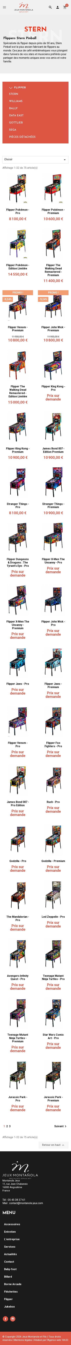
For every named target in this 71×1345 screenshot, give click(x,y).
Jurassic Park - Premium (53, 1099)
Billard (8, 1276)
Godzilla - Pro (17, 861)
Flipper (20, 87)
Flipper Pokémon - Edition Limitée (17, 267)
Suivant (61, 1126)
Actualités (10, 1254)
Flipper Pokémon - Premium (53, 211)
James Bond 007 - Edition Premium (53, 450)
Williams (15, 101)
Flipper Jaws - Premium (53, 685)
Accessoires (12, 1224)
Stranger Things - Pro (18, 505)
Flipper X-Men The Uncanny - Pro (53, 561)
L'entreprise (12, 1239)
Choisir (35, 160)
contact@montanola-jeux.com (26, 1203)
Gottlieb (16, 122)
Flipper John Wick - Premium (53, 329)
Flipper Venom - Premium (18, 329)
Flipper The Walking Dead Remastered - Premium (53, 270)
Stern (13, 94)
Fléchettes (11, 1291)
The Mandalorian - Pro (17, 918)
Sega (12, 130)
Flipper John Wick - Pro (53, 623)
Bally (13, 108)
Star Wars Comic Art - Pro (53, 1036)
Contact (9, 1261)
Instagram (12, 1319)
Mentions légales (23, 1340)
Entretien (10, 1231)
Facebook (5, 1319)
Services (9, 1246)
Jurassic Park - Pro (17, 1099)
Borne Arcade (12, 1284)
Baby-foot (10, 1269)
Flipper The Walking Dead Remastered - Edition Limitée (18, 391)
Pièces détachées (22, 137)
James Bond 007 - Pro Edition (18, 803)
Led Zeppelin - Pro (53, 916)
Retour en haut (53, 1145)
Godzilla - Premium (53, 861)
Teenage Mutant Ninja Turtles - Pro (53, 977)
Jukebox (9, 1306)
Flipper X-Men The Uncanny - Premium (17, 625)
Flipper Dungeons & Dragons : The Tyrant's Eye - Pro (18, 562)
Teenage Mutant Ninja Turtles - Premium (17, 1038)
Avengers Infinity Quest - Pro (17, 977)
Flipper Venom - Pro (18, 744)
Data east (16, 115)
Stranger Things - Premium (53, 505)
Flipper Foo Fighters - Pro (53, 744)
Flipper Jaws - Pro (17, 683)
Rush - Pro (53, 802)
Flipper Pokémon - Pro (17, 211)
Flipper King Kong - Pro (53, 388)
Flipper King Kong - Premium (18, 450)
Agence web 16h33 (58, 1340)
